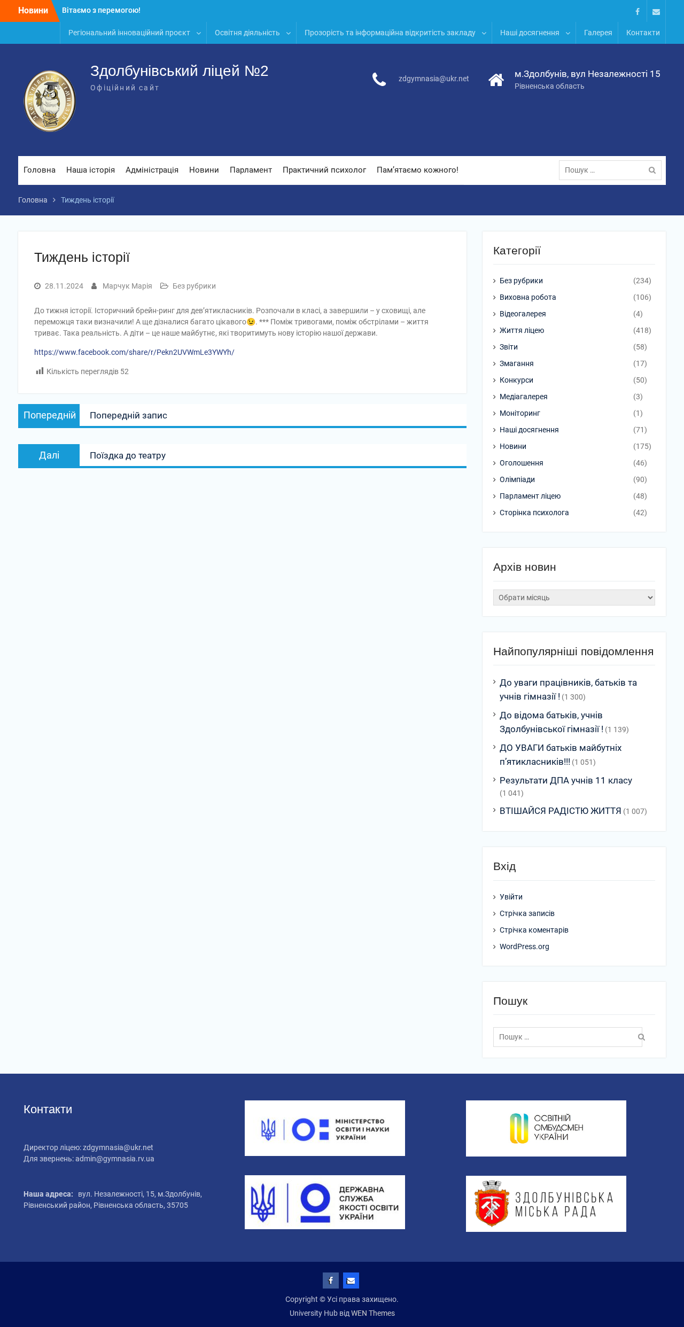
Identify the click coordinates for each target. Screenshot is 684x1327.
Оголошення (521, 463)
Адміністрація (152, 170)
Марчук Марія (127, 286)
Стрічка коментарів (534, 930)
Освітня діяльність (247, 32)
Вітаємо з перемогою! (101, 10)
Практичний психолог (324, 170)
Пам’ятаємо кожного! (417, 170)
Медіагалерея (524, 396)
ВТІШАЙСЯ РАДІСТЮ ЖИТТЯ (560, 810)
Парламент (251, 170)
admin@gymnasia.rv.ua (114, 1158)
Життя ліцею (522, 330)
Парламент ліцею (530, 496)
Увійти (511, 897)
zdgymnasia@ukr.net (434, 78)
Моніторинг (520, 413)
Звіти (509, 347)
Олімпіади (517, 479)
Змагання (517, 363)
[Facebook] (637, 11)
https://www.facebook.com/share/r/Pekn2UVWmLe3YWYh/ (134, 352)
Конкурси (516, 380)
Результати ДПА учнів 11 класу (566, 780)
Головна (40, 170)
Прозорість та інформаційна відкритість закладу (390, 32)
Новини (204, 170)
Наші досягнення (529, 32)
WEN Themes (373, 1313)
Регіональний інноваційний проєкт (129, 32)
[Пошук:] (613, 170)
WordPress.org (524, 946)
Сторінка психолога (534, 512)
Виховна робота (528, 297)
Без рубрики (194, 286)
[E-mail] (656, 11)
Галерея (598, 32)
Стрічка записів (527, 913)
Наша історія (90, 170)
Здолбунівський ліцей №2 (179, 71)
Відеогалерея (523, 313)
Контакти (643, 32)
